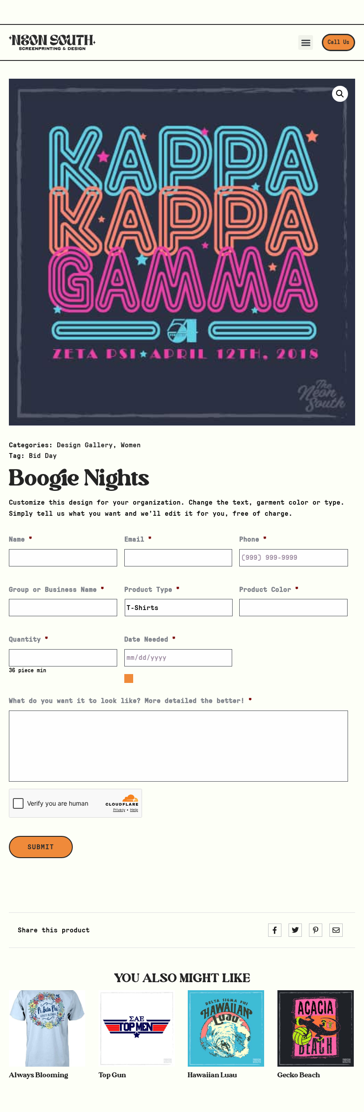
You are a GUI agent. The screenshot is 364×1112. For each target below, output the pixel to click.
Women (131, 445)
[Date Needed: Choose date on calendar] (128, 678)
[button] (305, 42)
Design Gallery (85, 445)
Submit (41, 847)
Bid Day (43, 455)
